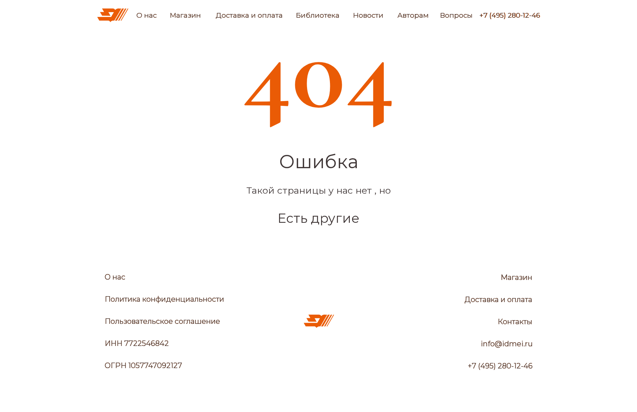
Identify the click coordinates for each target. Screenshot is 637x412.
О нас (146, 15)
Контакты (515, 321)
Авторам (413, 15)
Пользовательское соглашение (162, 321)
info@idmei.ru (507, 343)
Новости (368, 15)
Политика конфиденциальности (164, 299)
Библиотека (318, 15)
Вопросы (456, 15)
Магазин (185, 15)
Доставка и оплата (249, 15)
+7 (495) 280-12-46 (509, 15)
